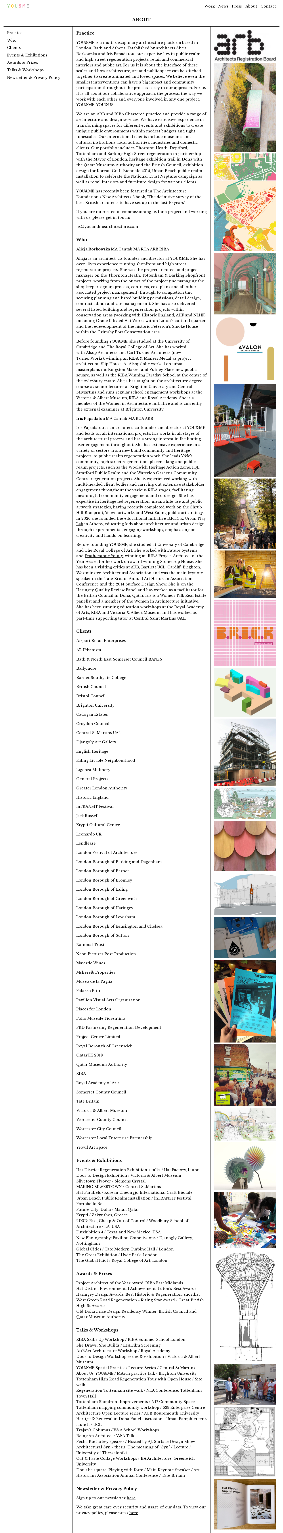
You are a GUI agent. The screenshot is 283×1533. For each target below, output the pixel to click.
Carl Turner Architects (148, 352)
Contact (268, 6)
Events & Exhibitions (27, 55)
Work (209, 6)
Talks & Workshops (25, 70)
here (131, 1498)
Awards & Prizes (22, 62)
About (251, 6)
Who (11, 40)
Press (237, 6)
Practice (15, 33)
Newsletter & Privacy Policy (33, 77)
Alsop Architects (101, 352)
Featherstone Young (104, 556)
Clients (14, 47)
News (223, 6)
